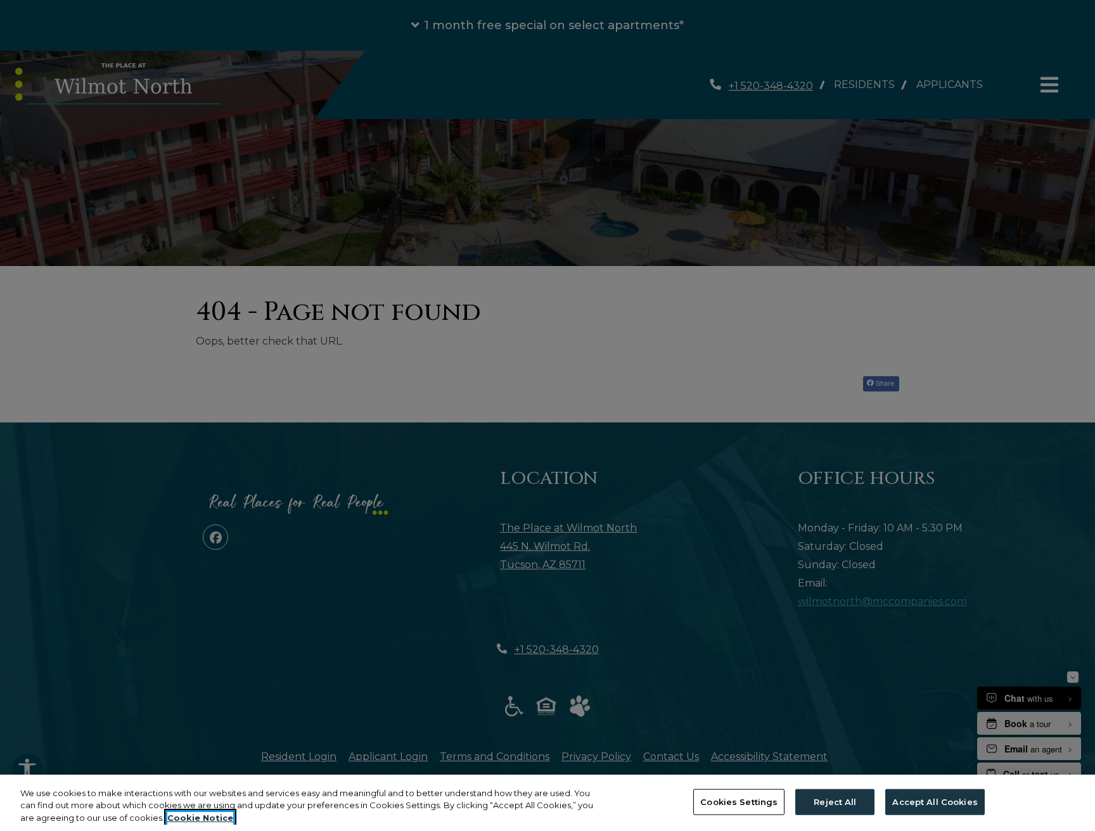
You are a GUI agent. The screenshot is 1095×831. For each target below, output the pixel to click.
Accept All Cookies (934, 801)
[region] (547, 803)
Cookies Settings (739, 801)
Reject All (835, 801)
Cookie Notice (200, 818)
